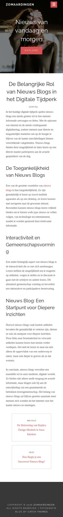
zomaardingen (20, 4)
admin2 (33, 107)
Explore (33, 51)
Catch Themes (38, 512)
